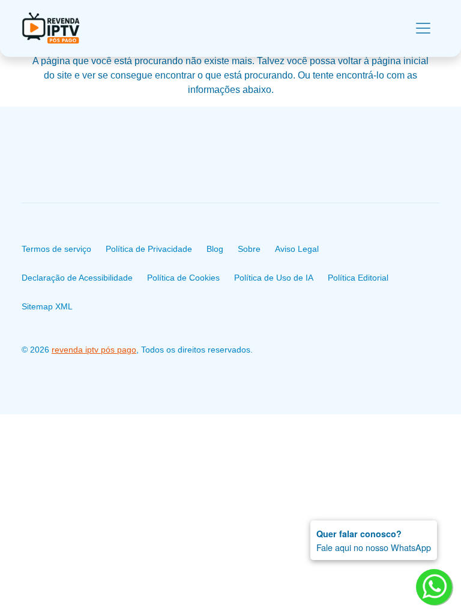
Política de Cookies (183, 277)
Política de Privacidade (149, 249)
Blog (214, 249)
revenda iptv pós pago (94, 349)
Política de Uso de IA (273, 277)
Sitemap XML (47, 306)
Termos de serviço (56, 249)
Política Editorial (358, 277)
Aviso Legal (297, 249)
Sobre (249, 249)
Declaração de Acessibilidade (77, 277)
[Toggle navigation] (423, 28)
